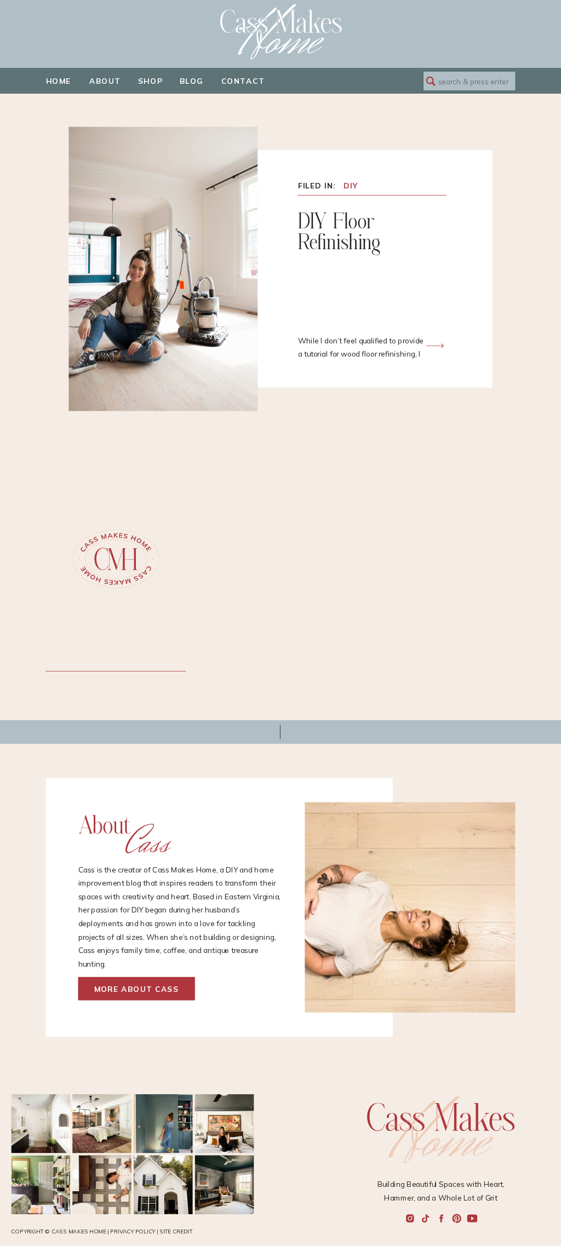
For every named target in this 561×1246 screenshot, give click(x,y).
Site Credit (175, 1231)
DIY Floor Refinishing (339, 232)
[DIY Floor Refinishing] (434, 345)
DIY (351, 185)
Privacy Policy (132, 1231)
